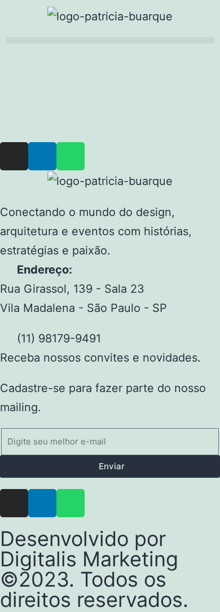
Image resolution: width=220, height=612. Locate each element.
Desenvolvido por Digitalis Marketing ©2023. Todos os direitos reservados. (94, 569)
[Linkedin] (42, 156)
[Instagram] (14, 156)
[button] (110, 40)
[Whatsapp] (70, 156)
